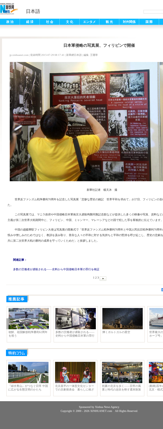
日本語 (33, 11)
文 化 (69, 21)
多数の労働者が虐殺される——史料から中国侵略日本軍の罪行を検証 (74, 334)
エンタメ (89, 21)
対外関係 (129, 21)
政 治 (10, 21)
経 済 (29, 21)
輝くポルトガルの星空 (116, 332)
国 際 (149, 21)
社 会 (49, 21)
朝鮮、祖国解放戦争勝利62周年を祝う (28, 334)
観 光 (109, 21)
